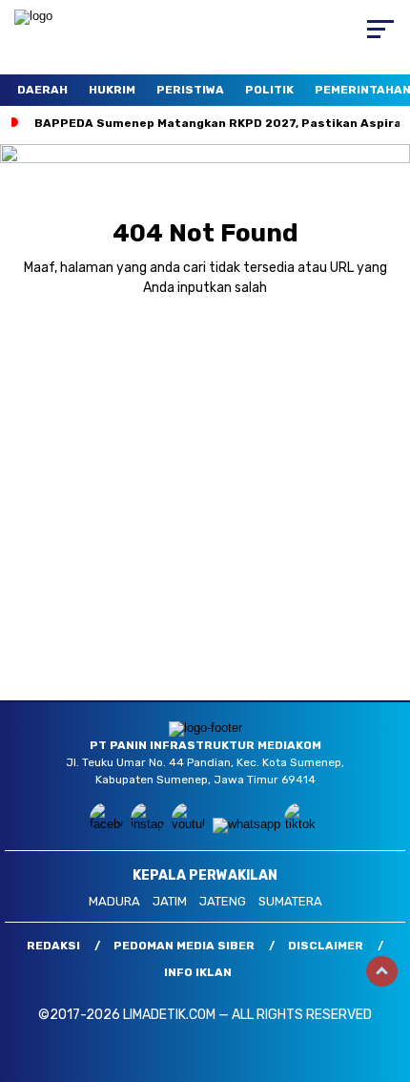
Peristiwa (190, 89)
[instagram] (149, 824)
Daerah (42, 89)
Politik (269, 89)
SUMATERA (290, 901)
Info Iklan (198, 972)
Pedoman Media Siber (184, 945)
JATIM (170, 901)
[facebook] (108, 824)
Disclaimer (325, 945)
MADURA (114, 901)
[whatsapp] (246, 824)
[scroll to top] (382, 971)
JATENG (222, 901)
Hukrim (112, 89)
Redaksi (53, 945)
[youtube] (190, 824)
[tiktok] (302, 824)
